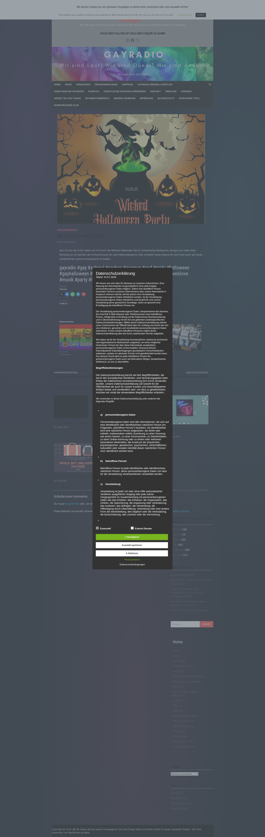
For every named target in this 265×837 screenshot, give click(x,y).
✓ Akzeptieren (131, 537)
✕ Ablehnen (132, 553)
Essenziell (105, 528)
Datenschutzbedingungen (132, 564)
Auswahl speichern (132, 545)
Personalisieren (132, 559)
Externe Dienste (143, 528)
